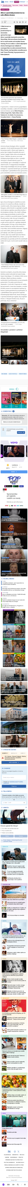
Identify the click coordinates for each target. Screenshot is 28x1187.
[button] (5, 362)
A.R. (5, 22)
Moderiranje (13, 1157)
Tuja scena (15, 5)
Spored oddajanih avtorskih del (14, 1167)
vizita (4, 921)
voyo (4, 1113)
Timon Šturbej (23, 373)
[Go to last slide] (23, 354)
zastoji (14, 753)
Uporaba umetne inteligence (14, 1170)
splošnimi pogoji (14, 781)
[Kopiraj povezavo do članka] (26, 22)
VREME (13, 471)
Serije (21, 5)
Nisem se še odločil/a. (8, 832)
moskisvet (6, 998)
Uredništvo (15, 1154)
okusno (5, 1074)
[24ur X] (18, 1151)
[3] (6, 400)
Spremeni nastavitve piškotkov (14, 1159)
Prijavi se (20, 432)
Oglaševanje (7, 1154)
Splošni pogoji (20, 1162)
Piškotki (21, 1157)
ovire (23, 753)
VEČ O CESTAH (13, 762)
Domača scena (7, 5)
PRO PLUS (22, 1154)
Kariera (7, 1157)
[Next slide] (23, 358)
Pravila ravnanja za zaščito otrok (14, 1165)
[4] (16, 400)
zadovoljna (6, 884)
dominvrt (6, 1036)
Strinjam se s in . (13, 782)
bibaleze (5, 846)
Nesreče (5, 753)
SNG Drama (4, 373)
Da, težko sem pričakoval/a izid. (10, 828)
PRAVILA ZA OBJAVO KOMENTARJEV (11, 422)
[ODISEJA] (14, 389)
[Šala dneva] (24, 802)
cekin (4, 958)
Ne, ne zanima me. (7, 830)
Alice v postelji (13, 373)
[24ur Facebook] (15, 1151)
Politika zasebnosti (9, 1162)
